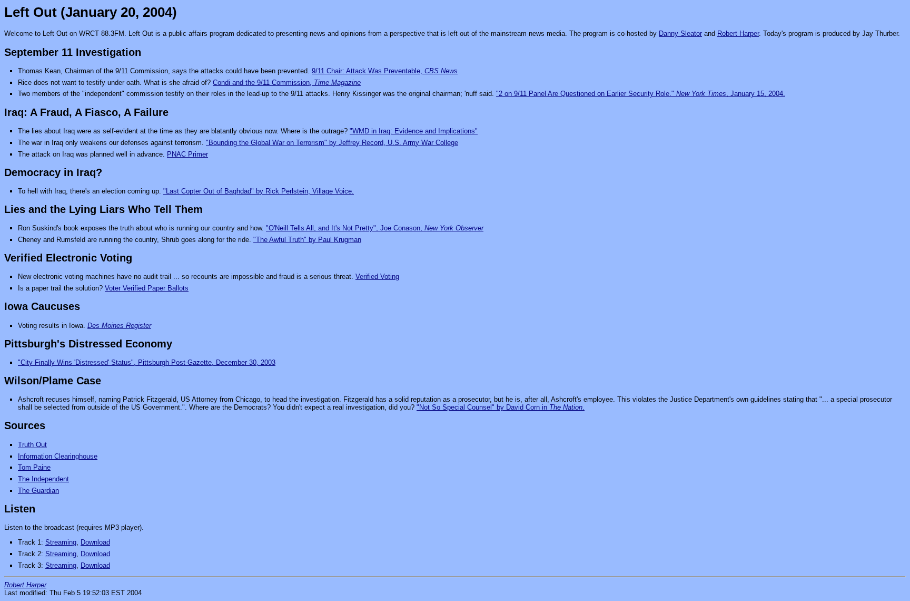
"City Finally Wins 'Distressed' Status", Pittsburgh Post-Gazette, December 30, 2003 (146, 362)
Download (95, 542)
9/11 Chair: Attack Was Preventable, (385, 71)
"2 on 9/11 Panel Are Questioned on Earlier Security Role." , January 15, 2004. (640, 94)
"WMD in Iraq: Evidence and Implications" (414, 131)
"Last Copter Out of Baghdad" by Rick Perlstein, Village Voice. (258, 191)
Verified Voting (377, 276)
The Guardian (38, 491)
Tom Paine (34, 467)
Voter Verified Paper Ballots (147, 288)
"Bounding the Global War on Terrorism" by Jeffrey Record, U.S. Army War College (332, 143)
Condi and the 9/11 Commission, (287, 82)
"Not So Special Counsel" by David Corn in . (501, 407)
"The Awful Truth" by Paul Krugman (307, 240)
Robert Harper (738, 33)
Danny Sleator (680, 33)
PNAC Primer (187, 154)
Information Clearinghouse (57, 456)
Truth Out (32, 445)
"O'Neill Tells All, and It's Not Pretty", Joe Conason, (374, 228)
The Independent (43, 479)
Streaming (60, 542)
